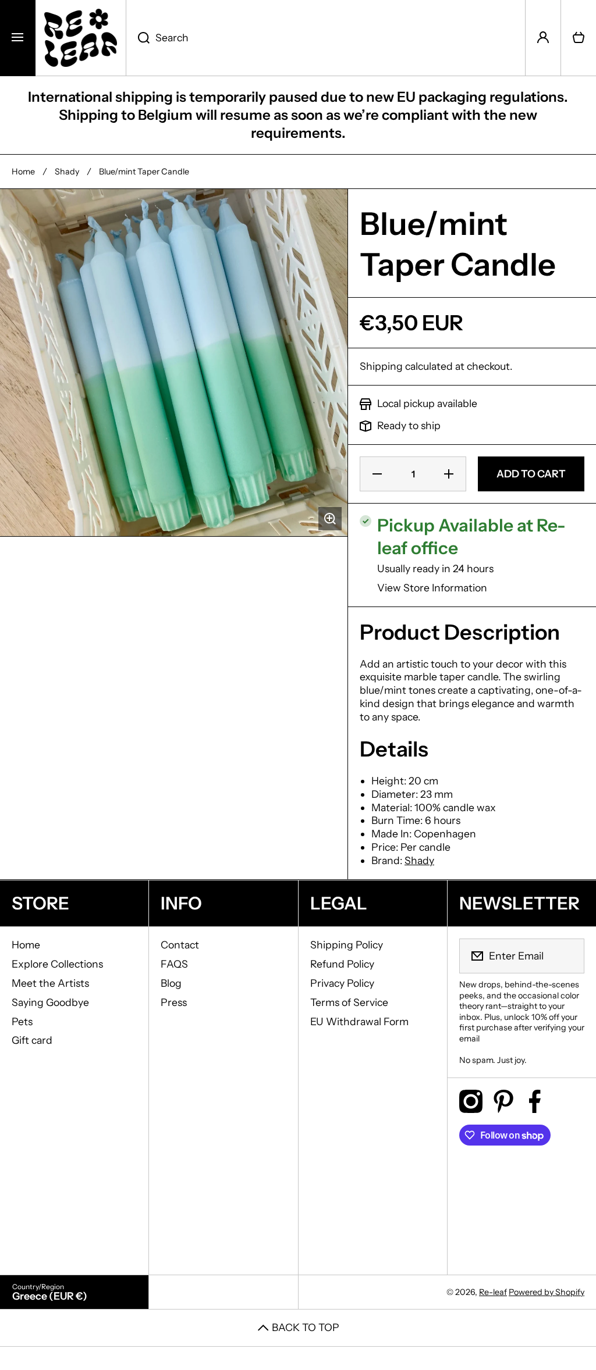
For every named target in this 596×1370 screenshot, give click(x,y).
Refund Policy (342, 964)
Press (174, 1002)
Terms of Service (349, 1002)
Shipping (381, 366)
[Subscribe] (568, 956)
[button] (578, 38)
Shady (67, 171)
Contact (180, 945)
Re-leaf (493, 1292)
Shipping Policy (346, 945)
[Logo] (81, 38)
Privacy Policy (342, 983)
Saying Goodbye (50, 1002)
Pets (22, 1021)
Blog (171, 983)
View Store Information (432, 587)
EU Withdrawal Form (359, 1021)
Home (23, 171)
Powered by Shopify (546, 1292)
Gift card (32, 1040)
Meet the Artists (50, 983)
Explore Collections (57, 964)
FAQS (174, 964)
